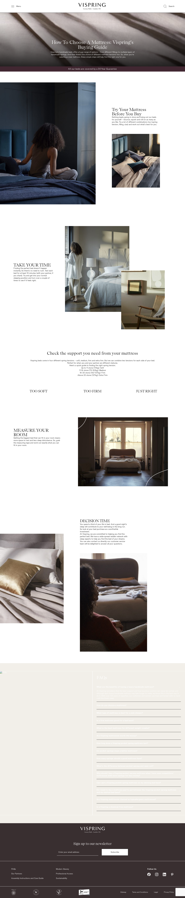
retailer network (116, 536)
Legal (156, 892)
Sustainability (61, 878)
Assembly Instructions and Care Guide (27, 878)
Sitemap (123, 892)
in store (133, 117)
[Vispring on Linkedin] (164, 874)
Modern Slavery (62, 869)
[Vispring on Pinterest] (172, 874)
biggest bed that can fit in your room (39, 438)
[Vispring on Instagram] (156, 874)
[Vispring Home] (92, 6)
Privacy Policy (169, 892)
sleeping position (21, 278)
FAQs (13, 869)
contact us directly (98, 541)
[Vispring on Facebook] (149, 874)
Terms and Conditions (140, 892)
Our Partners (16, 874)
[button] (13, 892)
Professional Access (64, 874)
